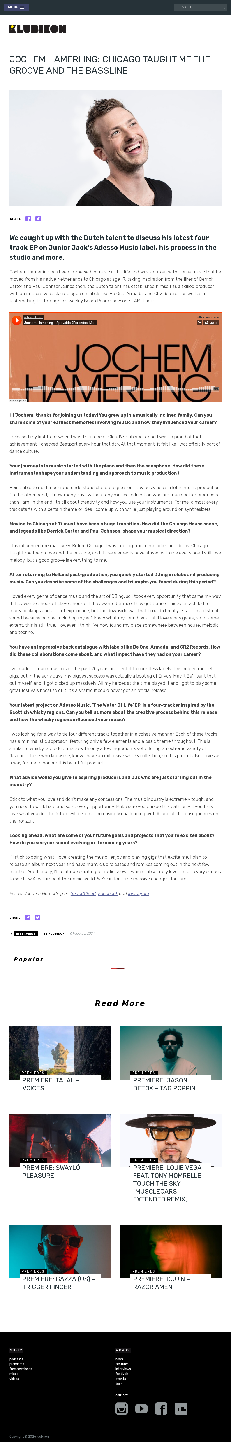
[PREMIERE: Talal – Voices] (60, 1053)
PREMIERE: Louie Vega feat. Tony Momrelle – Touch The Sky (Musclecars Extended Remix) (169, 1183)
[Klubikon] (37, 29)
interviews (26, 933)
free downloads (20, 1369)
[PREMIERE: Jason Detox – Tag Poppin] (171, 1053)
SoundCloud (83, 893)
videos (14, 1379)
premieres (33, 1073)
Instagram (138, 893)
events (121, 1379)
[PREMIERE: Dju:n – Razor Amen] (171, 1251)
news (119, 1359)
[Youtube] (141, 1410)
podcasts (16, 1359)
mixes (13, 1374)
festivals (122, 1374)
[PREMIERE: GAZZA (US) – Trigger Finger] (60, 1251)
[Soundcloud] (181, 1410)
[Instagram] (122, 1410)
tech (119, 1384)
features (122, 1364)
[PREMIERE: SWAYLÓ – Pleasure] (60, 1140)
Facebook (108, 893)
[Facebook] (161, 1410)
